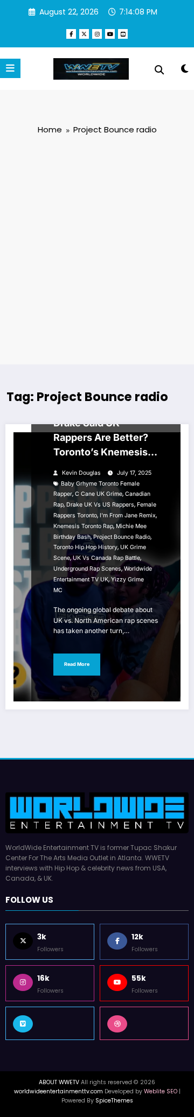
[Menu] (10, 68)
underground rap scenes (87, 568)
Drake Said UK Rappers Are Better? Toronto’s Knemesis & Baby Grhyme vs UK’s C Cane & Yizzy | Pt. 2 (104, 439)
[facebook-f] (71, 34)
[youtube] (110, 34)
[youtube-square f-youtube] (123, 34)
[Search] (159, 70)
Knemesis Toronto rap (83, 526)
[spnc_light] (184, 70)
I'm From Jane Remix (128, 515)
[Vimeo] (49, 1023)
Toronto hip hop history (85, 547)
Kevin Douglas (81, 472)
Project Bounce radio (121, 536)
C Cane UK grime (98, 493)
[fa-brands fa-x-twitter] (84, 34)
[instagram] (97, 34)
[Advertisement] (97, 249)
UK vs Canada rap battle (106, 557)
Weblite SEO (160, 1091)
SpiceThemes (114, 1101)
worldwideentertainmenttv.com (58, 1091)
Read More (76, 664)
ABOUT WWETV (59, 1082)
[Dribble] (144, 1023)
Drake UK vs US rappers (100, 504)
